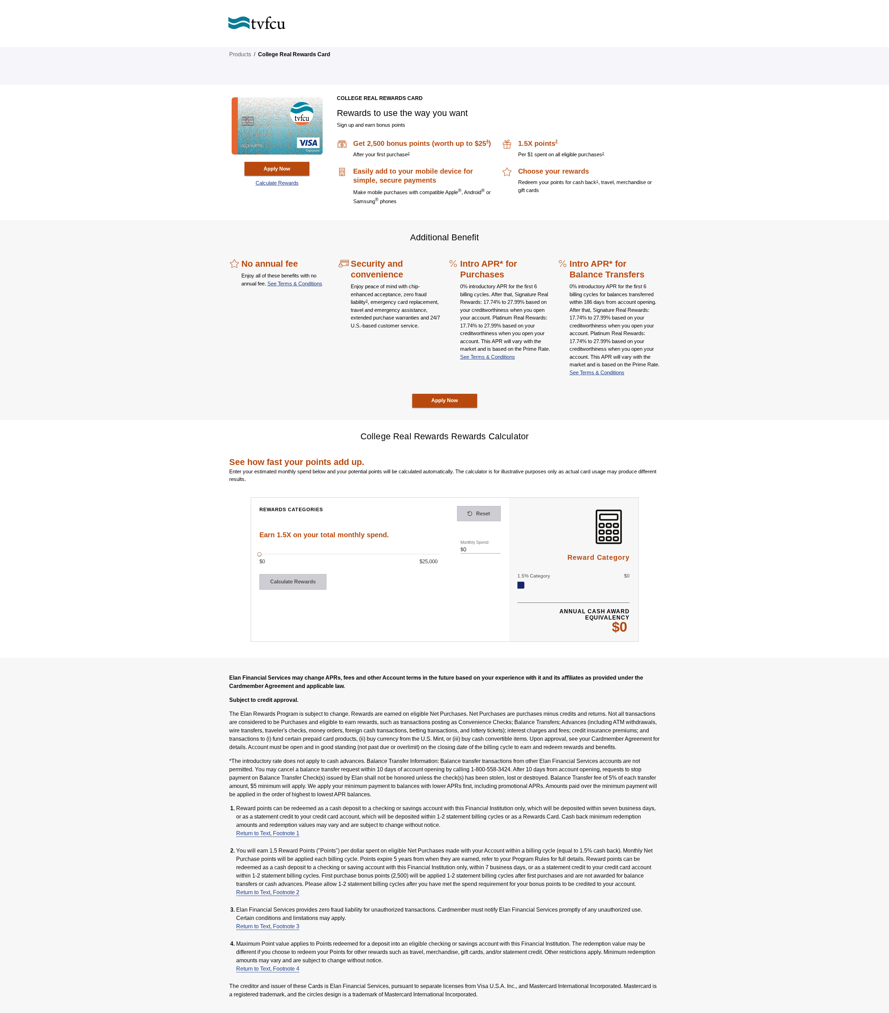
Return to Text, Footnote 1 (267, 833)
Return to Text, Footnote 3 (267, 926)
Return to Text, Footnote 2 (267, 892)
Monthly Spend (474, 542)
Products (240, 54)
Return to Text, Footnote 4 (267, 969)
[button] (277, 183)
